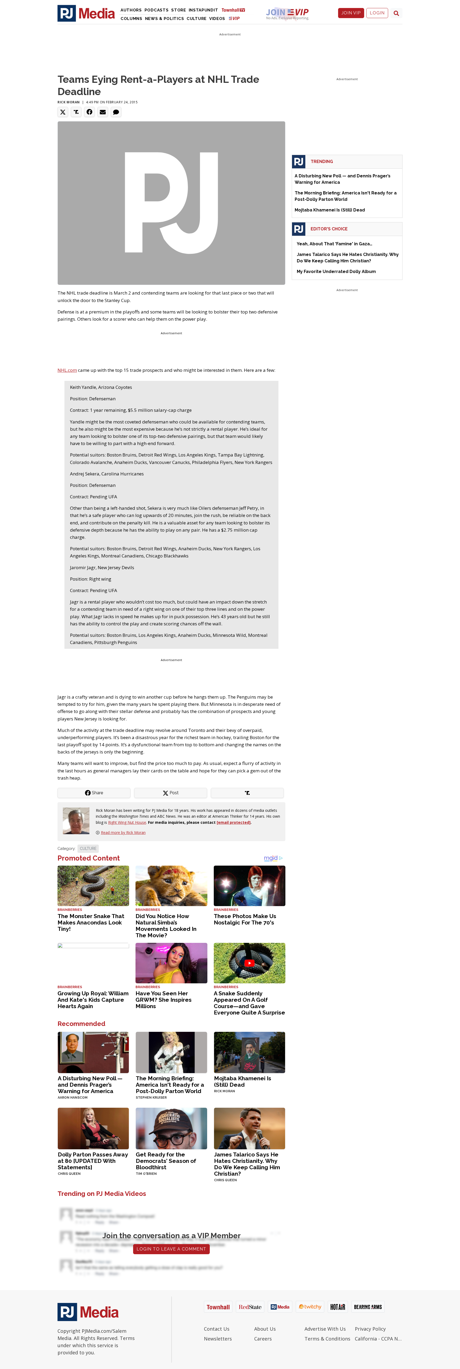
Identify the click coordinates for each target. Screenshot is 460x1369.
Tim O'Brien (146, 1174)
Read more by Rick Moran (123, 832)
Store (178, 10)
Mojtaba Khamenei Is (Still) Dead (242, 1081)
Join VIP (351, 12)
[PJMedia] (86, 13)
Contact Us (216, 1329)
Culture (197, 18)
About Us (265, 1329)
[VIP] (234, 18)
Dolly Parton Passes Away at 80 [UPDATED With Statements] (93, 1161)
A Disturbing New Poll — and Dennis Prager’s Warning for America (90, 1084)
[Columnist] (78, 820)
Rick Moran (69, 102)
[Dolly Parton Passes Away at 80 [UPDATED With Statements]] (93, 1128)
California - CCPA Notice (378, 1338)
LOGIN (377, 12)
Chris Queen (69, 1174)
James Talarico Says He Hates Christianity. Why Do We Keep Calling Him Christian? (247, 1164)
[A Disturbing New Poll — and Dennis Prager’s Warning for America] (93, 1052)
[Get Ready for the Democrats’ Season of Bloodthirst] (171, 1128)
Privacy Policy (370, 1329)
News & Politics (164, 18)
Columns (131, 18)
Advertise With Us (325, 1329)
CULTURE (88, 848)
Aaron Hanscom (73, 1097)
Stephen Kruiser (151, 1097)
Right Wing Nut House (127, 822)
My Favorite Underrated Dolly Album (336, 271)
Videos (217, 18)
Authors (131, 10)
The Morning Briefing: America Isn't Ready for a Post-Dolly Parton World (170, 1084)
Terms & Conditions (327, 1338)
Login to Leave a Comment (171, 1249)
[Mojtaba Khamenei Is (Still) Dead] (249, 1052)
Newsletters (218, 1338)
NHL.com (67, 370)
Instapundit (203, 10)
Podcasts (157, 10)
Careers (263, 1338)
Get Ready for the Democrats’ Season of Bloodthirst (166, 1161)
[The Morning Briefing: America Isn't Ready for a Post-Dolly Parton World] (171, 1052)
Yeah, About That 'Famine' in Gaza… (334, 243)
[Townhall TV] (235, 9)
